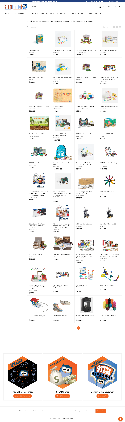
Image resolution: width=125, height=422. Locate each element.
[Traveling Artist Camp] (39, 71)
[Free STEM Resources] (22, 372)
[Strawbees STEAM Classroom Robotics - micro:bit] (62, 128)
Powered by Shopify (67, 418)
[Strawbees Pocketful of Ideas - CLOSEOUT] (62, 71)
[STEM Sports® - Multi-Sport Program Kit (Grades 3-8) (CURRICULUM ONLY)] (39, 187)
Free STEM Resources (41, 13)
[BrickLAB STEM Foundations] (86, 43)
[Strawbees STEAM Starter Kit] (62, 43)
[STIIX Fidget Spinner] (110, 185)
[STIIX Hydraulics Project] (39, 309)
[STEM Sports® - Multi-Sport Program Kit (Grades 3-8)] (110, 71)
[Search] (68, 7)
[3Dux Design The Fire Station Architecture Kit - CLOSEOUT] (110, 248)
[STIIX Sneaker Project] (62, 309)
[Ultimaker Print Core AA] (86, 217)
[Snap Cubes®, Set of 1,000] (110, 309)
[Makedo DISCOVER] (110, 127)
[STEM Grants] (62, 372)
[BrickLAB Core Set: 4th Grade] (39, 100)
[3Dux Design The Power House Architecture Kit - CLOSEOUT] (39, 280)
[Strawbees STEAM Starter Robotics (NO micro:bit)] (86, 157)
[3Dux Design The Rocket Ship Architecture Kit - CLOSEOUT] (39, 219)
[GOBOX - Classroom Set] (86, 127)
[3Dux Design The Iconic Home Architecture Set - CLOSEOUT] (86, 249)
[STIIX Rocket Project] (110, 278)
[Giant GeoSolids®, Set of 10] (86, 100)
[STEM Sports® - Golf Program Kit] (110, 157)
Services (20, 13)
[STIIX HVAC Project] (39, 248)
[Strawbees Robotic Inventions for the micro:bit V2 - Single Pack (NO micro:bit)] (62, 188)
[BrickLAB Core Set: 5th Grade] (86, 71)
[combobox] (50, 7)
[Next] (78, 328)
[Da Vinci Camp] (62, 100)
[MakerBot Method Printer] (86, 309)
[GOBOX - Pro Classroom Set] (39, 156)
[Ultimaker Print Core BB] (110, 217)
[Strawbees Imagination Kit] (110, 100)
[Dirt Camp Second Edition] (39, 127)
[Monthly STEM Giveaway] (102, 372)
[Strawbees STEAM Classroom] (110, 43)
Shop (8, 13)
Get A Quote (95, 13)
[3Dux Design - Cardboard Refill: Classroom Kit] (86, 186)
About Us (62, 13)
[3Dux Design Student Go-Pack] (62, 157)
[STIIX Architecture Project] (62, 248)
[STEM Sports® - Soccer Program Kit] (62, 279)
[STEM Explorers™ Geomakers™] (86, 279)
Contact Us (78, 13)
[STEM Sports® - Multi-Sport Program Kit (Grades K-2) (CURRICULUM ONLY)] (62, 219)
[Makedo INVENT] (39, 43)
